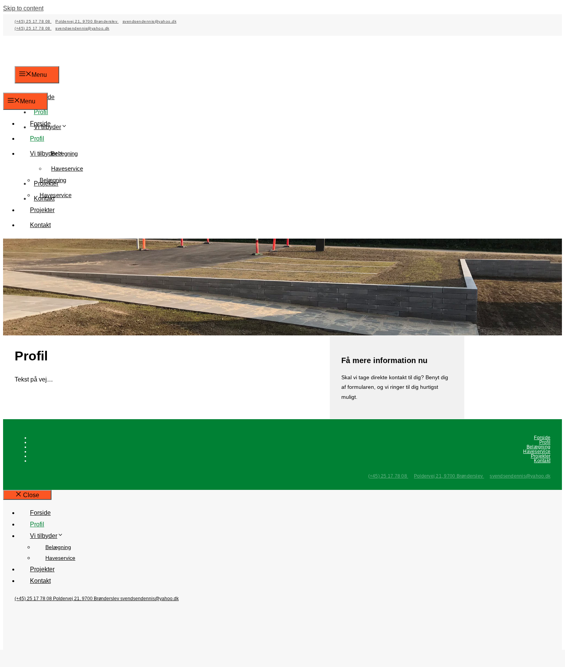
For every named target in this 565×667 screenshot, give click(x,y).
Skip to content (23, 8)
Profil (41, 112)
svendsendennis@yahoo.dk (150, 21)
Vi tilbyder (43, 153)
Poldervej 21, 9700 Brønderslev (87, 21)
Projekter (42, 210)
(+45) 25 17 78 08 (33, 21)
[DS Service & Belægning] (45, 86)
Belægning (53, 180)
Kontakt (40, 225)
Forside (40, 123)
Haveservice (67, 168)
